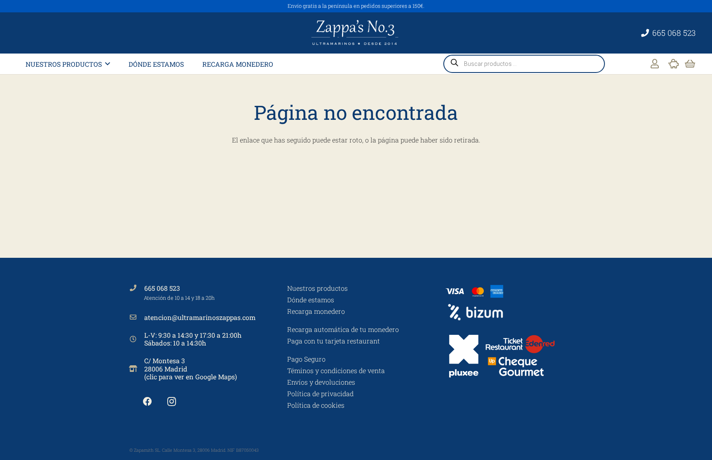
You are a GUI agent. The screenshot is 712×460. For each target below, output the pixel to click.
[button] (107, 64)
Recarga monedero (316, 311)
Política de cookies (315, 405)
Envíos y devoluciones (321, 382)
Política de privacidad (320, 393)
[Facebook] (147, 401)
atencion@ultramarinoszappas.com (199, 317)
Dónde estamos (310, 299)
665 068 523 (162, 288)
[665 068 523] (136, 288)
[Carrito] (690, 64)
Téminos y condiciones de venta (336, 370)
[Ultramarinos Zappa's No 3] (356, 33)
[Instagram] (171, 401)
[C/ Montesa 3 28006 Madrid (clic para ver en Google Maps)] (136, 368)
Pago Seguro (306, 359)
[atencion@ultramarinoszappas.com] (136, 317)
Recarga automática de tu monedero (343, 329)
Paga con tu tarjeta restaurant (333, 340)
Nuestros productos (317, 288)
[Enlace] (655, 64)
